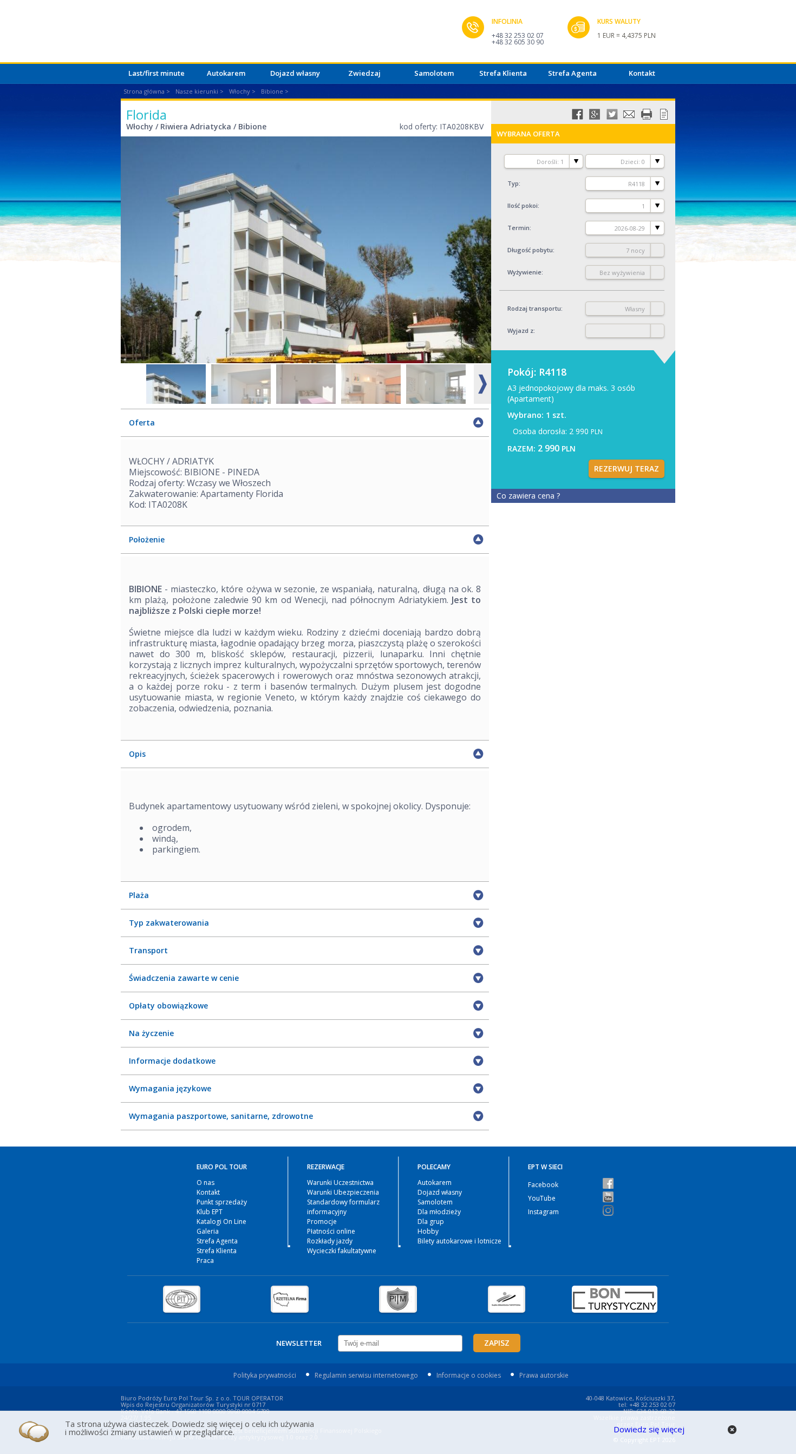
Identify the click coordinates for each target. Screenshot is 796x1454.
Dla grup (430, 1221)
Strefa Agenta (572, 73)
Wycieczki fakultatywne (341, 1250)
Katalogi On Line (221, 1221)
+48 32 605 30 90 (518, 42)
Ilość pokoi (522, 205)
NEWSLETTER (299, 1343)
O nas (205, 1182)
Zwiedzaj (364, 73)
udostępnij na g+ (595, 114)
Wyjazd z (520, 330)
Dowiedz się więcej (649, 1429)
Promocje (322, 1221)
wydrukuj (647, 114)
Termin (518, 228)
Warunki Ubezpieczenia (343, 1192)
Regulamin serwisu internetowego (366, 1375)
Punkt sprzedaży (222, 1202)
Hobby (428, 1231)
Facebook (543, 1184)
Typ (513, 183)
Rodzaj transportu (534, 308)
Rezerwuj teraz (626, 468)
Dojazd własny (295, 73)
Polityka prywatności (264, 1375)
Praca (205, 1260)
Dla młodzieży (439, 1211)
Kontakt (642, 73)
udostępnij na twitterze (612, 114)
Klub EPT (210, 1211)
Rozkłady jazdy (330, 1241)
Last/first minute (156, 73)
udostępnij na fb (577, 114)
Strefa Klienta (503, 73)
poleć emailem (629, 114)
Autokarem (226, 73)
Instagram (543, 1211)
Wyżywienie (524, 272)
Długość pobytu (530, 250)
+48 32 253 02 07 (518, 35)
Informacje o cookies (468, 1375)
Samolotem (434, 73)
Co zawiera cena (528, 495)
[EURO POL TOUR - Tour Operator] (291, 34)
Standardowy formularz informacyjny (343, 1206)
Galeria (208, 1231)
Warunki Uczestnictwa (340, 1182)
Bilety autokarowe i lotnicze (459, 1241)
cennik (664, 114)
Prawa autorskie (544, 1375)
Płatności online (331, 1231)
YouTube (542, 1198)
